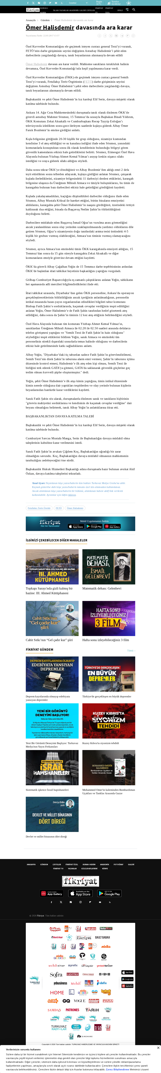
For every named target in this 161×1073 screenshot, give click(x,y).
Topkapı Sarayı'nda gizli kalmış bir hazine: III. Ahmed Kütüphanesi (50, 603)
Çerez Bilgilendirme (118, 1069)
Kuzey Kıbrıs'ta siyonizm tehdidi (100, 756)
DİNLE (120, 10)
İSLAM (63, 10)
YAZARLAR (70, 10)
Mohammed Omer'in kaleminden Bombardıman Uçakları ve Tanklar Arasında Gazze (107, 806)
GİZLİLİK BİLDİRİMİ (89, 885)
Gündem (45, 20)
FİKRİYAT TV (101, 10)
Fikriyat (40, 932)
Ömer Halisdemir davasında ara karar (76, 20)
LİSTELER (92, 10)
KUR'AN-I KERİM (54, 10)
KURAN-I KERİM (89, 880)
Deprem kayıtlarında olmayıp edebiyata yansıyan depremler (48, 711)
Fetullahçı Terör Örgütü (39, 520)
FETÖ (87, 82)
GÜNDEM (44, 880)
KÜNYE (105, 885)
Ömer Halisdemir (50, 27)
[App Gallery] (112, 539)
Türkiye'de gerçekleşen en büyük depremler (107, 709)
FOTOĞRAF (118, 880)
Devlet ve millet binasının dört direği (46, 853)
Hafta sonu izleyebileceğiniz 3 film (106, 652)
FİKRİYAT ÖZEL (112, 10)
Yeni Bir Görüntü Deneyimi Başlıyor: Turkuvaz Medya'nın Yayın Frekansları (51, 757)
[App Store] (76, 539)
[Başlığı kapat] (158, 1048)
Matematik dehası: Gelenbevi (103, 601)
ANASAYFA (31, 880)
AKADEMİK (78, 10)
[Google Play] (94, 539)
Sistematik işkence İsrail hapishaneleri (47, 802)
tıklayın (74, 507)
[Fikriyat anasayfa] (50, 537)
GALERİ (86, 10)
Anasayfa (31, 20)
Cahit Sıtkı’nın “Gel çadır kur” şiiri (50, 652)
